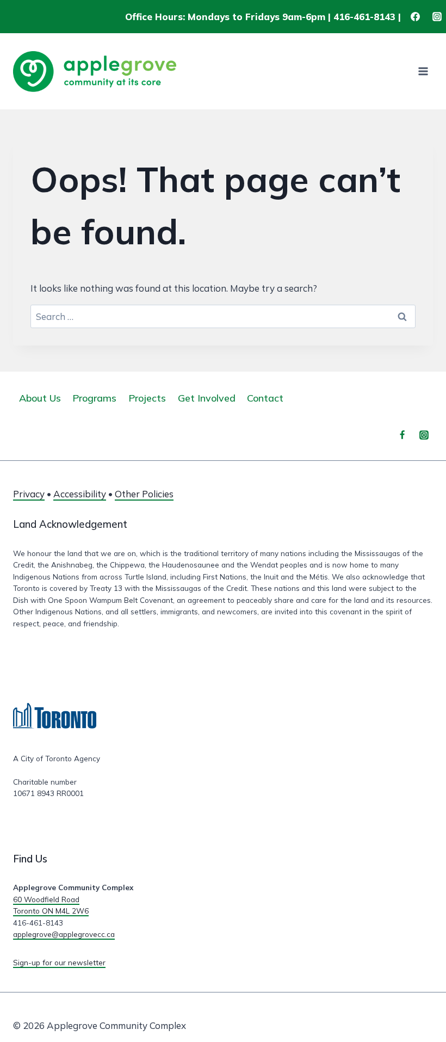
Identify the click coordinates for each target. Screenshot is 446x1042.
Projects (147, 398)
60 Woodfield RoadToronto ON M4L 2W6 (51, 905)
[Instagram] (437, 17)
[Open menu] (423, 71)
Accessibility (79, 494)
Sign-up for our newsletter (59, 962)
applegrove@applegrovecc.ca (64, 934)
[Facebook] (415, 17)
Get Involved (207, 398)
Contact (265, 398)
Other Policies (144, 494)
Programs (94, 398)
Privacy (29, 494)
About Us (40, 398)
